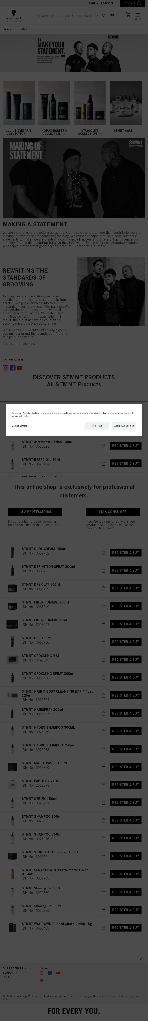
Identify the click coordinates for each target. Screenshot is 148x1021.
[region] (74, 420)
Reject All (97, 425)
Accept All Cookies (124, 425)
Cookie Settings (20, 425)
